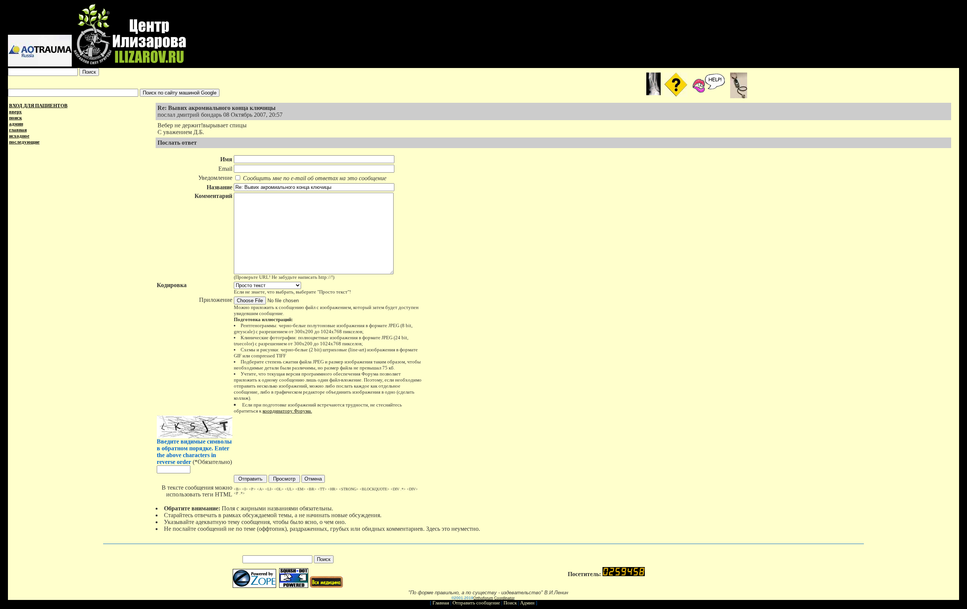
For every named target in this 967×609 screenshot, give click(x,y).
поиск (15, 118)
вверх (15, 111)
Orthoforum (483, 598)
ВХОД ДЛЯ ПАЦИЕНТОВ (38, 105)
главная (18, 130)
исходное (19, 136)
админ (16, 124)
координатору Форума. (287, 411)
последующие (24, 142)
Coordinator (504, 598)
